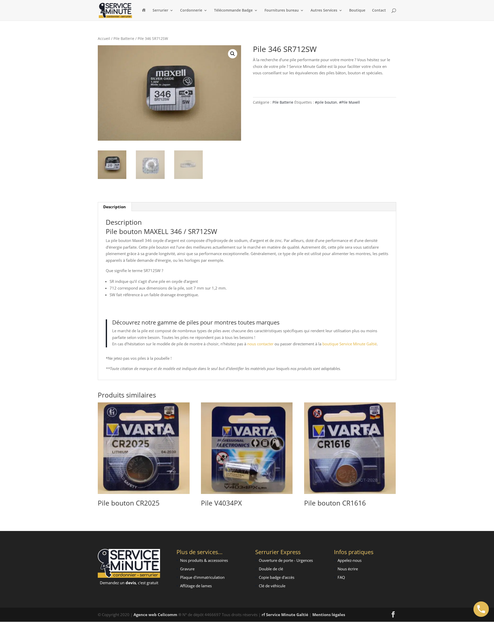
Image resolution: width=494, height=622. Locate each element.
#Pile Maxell (349, 102)
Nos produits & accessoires (204, 560)
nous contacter (260, 343)
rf (263, 614)
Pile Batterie (123, 38)
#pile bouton (326, 102)
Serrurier (160, 10)
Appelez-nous (349, 560)
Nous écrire (348, 568)
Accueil (104, 38)
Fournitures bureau (281, 10)
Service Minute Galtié (287, 614)
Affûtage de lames (196, 585)
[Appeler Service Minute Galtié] (481, 609)
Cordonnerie (191, 10)
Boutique (357, 10)
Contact (379, 10)
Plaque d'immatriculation (202, 577)
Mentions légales (328, 614)
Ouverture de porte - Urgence (285, 560)
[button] (232, 53)
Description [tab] (114, 206)
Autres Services (324, 10)
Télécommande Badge (233, 10)
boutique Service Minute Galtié (349, 343)
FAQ (341, 577)
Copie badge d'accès (276, 577)
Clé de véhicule (272, 585)
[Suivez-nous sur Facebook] (393, 614)
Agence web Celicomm (156, 614)
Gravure (187, 568)
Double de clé (271, 568)
